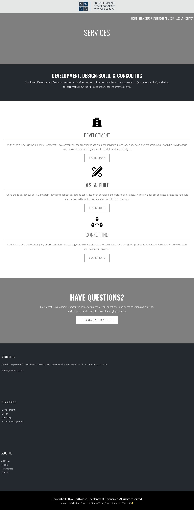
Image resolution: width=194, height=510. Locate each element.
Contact (189, 18)
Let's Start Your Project (97, 320)
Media (171, 18)
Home (134, 18)
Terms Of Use (97, 503)
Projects (161, 18)
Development (8, 409)
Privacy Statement (82, 503)
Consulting (6, 417)
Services (143, 18)
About (179, 18)
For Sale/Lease (152, 18)
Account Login (67, 503)
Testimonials (7, 468)
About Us (5, 460)
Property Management (12, 421)
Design (4, 413)
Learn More (97, 158)
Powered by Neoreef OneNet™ (118, 503)
